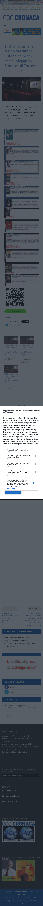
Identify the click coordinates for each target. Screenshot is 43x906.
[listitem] (21, 450)
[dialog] (21, 453)
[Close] (39, 411)
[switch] (34, 456)
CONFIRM (13, 492)
